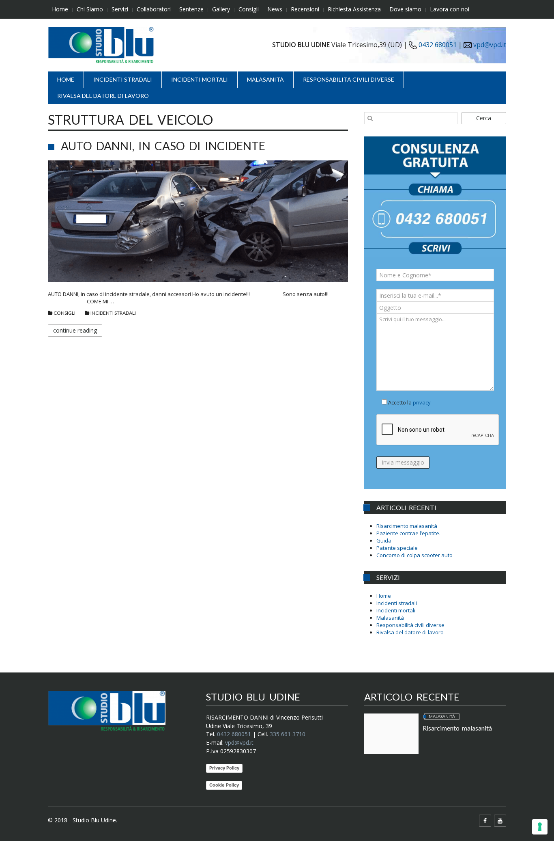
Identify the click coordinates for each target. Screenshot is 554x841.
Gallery (221, 9)
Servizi (120, 9)
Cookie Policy (224, 785)
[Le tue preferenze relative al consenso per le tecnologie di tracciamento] (540, 827)
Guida (383, 540)
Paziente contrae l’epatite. (408, 533)
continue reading (75, 330)
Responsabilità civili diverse (348, 79)
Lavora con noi (449, 9)
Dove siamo (405, 9)
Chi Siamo (90, 9)
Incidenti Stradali (113, 313)
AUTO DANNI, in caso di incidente (163, 146)
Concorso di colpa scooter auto (414, 555)
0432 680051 (437, 44)
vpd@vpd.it (489, 44)
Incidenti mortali (199, 79)
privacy (422, 402)
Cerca (483, 118)
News (274, 9)
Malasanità (265, 79)
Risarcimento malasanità (406, 526)
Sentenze (191, 9)
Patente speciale (397, 547)
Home (60, 9)
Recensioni (305, 9)
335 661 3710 (287, 734)
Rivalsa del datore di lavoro (103, 95)
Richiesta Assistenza (354, 9)
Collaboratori (154, 9)
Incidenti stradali (122, 79)
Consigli (248, 9)
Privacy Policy (224, 768)
